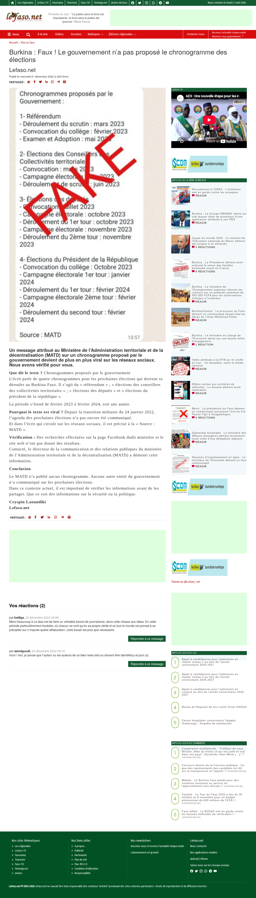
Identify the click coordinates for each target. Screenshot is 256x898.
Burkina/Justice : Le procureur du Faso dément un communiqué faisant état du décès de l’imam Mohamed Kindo (218, 314)
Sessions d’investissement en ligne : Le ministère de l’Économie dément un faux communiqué (219, 460)
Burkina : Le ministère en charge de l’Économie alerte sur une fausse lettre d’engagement (218, 338)
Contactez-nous (195, 34)
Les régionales (25, 2)
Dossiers (76, 34)
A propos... (80, 846)
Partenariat (81, 855)
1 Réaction (204, 344)
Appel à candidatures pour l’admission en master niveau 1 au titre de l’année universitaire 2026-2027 (210, 662)
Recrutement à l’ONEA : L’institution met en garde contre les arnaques (216, 191)
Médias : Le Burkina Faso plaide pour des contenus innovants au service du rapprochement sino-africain (210, 783)
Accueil (13, 42)
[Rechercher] (28, 35)
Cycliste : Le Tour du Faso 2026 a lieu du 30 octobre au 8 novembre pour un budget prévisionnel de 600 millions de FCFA (212, 797)
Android (194, 859)
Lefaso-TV (42, 2)
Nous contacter (198, 846)
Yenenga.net (100, 2)
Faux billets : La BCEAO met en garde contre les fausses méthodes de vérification (212, 813)
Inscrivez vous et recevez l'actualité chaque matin (157, 846)
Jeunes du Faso (119, 2)
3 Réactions (205, 247)
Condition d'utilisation (86, 868)
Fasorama (57, 2)
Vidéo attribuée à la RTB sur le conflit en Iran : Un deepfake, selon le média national (217, 362)
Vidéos (59, 34)
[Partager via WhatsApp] (52, 82)
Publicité (79, 850)
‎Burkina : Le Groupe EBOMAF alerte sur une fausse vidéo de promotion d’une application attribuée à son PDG (219, 216)
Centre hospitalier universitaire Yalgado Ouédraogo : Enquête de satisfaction (209, 722)
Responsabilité (83, 873)
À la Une (43, 34)
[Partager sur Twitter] (40, 82)
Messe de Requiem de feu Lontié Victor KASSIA (214, 706)
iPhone (204, 859)
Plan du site (81, 859)
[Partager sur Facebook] (34, 82)
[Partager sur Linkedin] (46, 82)
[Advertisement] (182, 17)
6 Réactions (205, 417)
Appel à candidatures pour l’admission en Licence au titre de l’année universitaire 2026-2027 (213, 692)
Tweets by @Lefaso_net (185, 581)
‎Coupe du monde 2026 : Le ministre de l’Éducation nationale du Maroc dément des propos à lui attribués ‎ (218, 240)
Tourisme (72, 2)
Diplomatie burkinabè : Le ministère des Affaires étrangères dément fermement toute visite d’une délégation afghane (219, 435)
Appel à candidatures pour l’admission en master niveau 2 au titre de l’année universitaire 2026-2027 (210, 677)
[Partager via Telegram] (58, 82)
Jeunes (18, 873)
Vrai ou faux (28, 42)
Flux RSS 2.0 (81, 864)
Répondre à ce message (147, 638)
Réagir (201, 195)
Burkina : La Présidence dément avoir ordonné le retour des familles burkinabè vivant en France (217, 265)
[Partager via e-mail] (28, 82)
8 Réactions (205, 271)
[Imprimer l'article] (64, 82)
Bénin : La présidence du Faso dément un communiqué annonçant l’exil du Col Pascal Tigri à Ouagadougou (219, 411)
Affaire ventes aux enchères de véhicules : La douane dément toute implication (216, 387)
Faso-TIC (85, 2)
